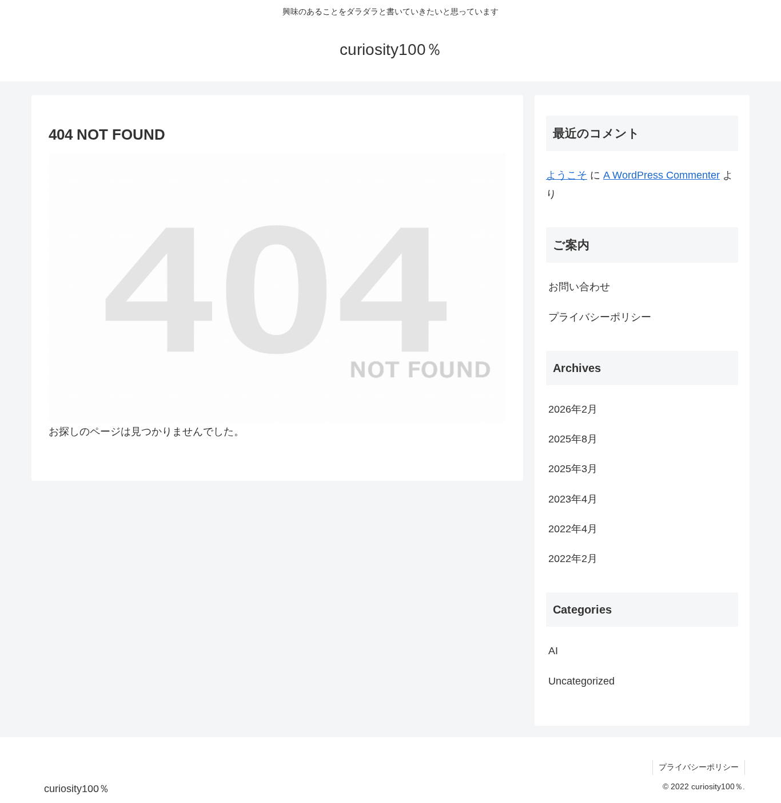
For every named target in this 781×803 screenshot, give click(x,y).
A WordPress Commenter (661, 175)
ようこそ (566, 175)
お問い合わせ (579, 286)
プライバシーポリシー (599, 317)
